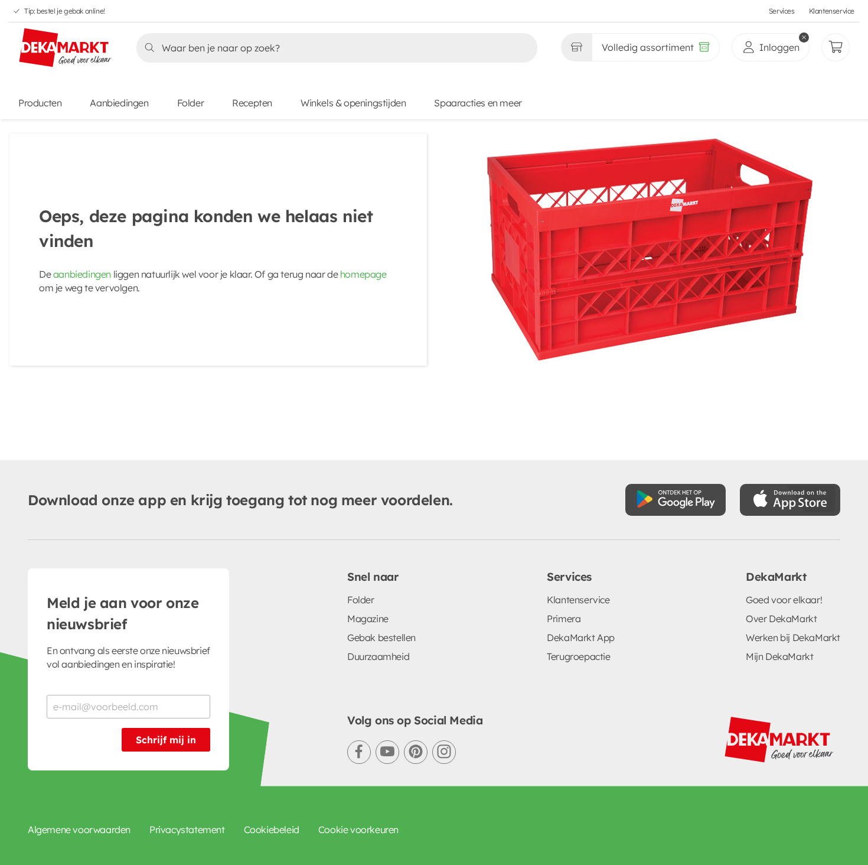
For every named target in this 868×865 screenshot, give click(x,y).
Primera (563, 619)
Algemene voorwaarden (79, 829)
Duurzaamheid (378, 656)
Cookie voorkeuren (358, 829)
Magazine (368, 619)
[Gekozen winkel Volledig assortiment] (576, 47)
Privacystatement (187, 829)
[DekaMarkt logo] (65, 48)
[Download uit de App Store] (790, 500)
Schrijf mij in (166, 740)
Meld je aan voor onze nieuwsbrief (123, 613)
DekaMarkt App (581, 637)
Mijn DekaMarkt (779, 656)
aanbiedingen (82, 274)
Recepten (252, 103)
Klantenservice (831, 10)
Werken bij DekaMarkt (793, 637)
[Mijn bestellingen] (835, 47)
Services (782, 10)
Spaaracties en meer (477, 103)
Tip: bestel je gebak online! (64, 10)
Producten (39, 103)
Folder (190, 103)
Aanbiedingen (119, 103)
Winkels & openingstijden (353, 103)
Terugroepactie (578, 656)
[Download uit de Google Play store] (675, 500)
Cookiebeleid (271, 829)
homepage (363, 274)
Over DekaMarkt (781, 619)
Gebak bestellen (381, 637)
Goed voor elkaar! (784, 600)
